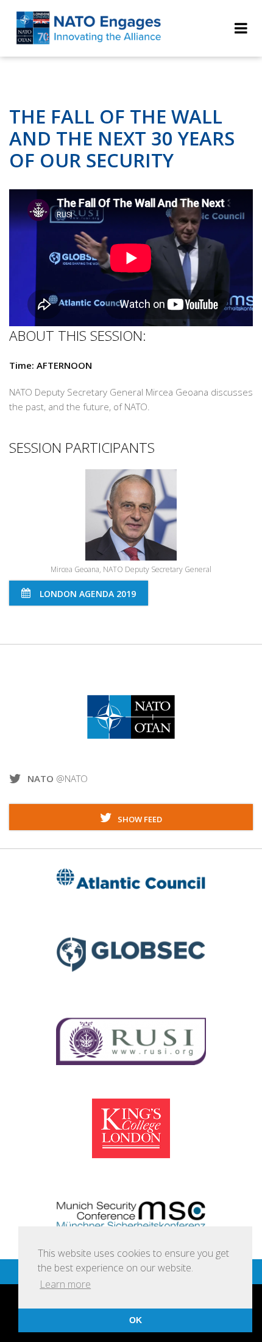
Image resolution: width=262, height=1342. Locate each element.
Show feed (137, 819)
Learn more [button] (65, 1284)
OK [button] (135, 1320)
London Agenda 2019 (88, 593)
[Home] (89, 42)
